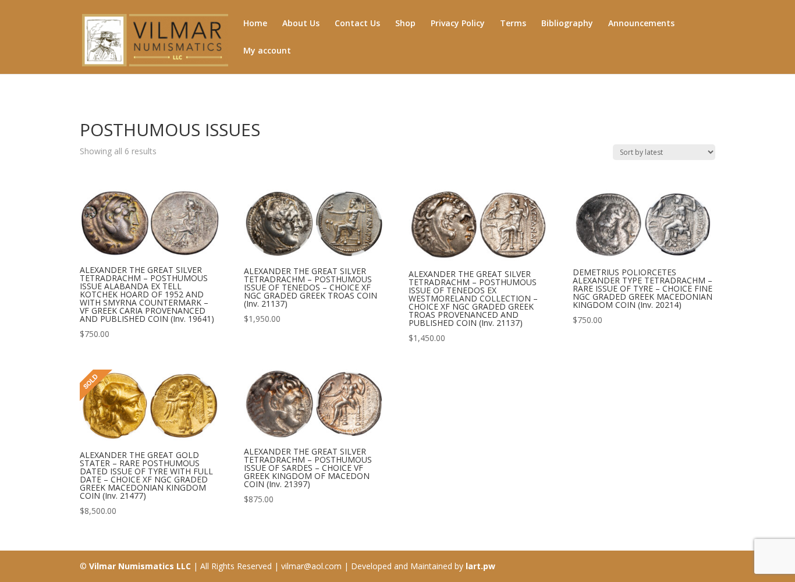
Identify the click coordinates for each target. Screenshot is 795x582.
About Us (301, 24)
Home (255, 24)
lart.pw (480, 566)
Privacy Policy (458, 24)
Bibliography (567, 24)
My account (267, 51)
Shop (405, 24)
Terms (513, 24)
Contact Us (357, 24)
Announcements (641, 24)
